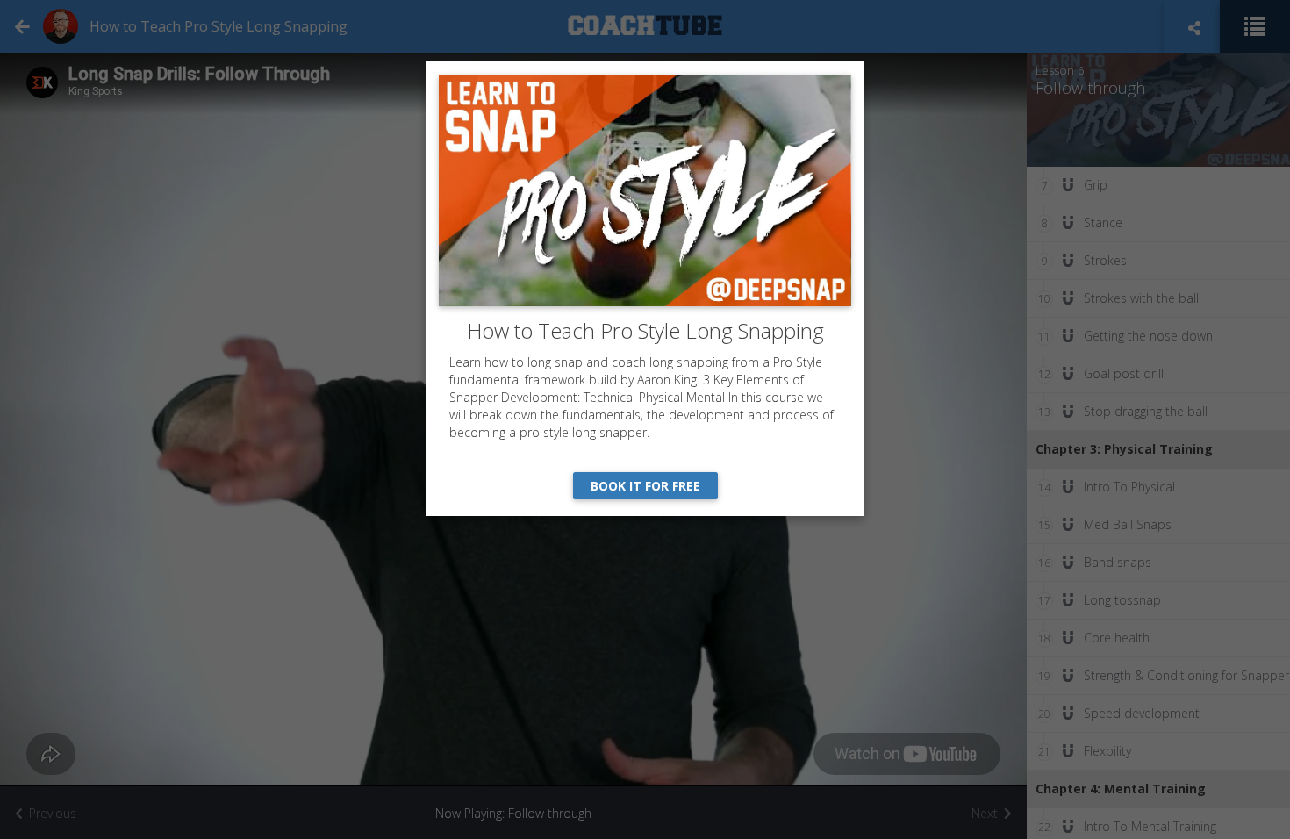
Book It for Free (645, 485)
